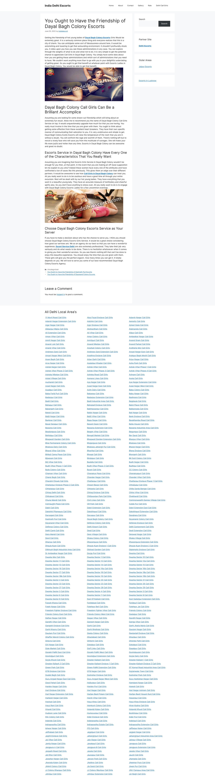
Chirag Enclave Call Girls (98, 492)
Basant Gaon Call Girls (97, 424)
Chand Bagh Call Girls (55, 477)
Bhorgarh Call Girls (137, 454)
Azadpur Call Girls (53, 390)
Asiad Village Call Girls (55, 378)
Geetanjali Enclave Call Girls (141, 633)
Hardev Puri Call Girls (96, 686)
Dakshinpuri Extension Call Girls (143, 511)
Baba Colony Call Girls (139, 390)
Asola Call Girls (136, 378)
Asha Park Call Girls (138, 363)
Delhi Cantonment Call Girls (141, 527)
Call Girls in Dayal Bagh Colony (98, 173)
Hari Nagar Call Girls (96, 690)
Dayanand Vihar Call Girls (56, 523)
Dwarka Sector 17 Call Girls (57, 572)
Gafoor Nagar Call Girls (55, 618)
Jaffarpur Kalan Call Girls (140, 728)
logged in (61, 294)
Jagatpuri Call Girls (95, 732)
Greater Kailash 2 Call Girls (57, 664)
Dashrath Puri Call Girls (55, 519)
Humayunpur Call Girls (97, 713)
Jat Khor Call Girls (53, 755)
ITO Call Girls (93, 728)
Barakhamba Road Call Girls (141, 420)
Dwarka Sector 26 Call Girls (141, 584)
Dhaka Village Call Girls (139, 538)
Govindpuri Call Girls (54, 656)
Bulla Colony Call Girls (55, 470)
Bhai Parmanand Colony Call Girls (60, 443)
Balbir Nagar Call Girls (97, 412)
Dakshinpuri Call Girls (96, 511)
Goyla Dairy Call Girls (138, 656)
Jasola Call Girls (94, 751)
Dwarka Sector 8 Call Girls (141, 595)
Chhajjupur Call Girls (138, 485)
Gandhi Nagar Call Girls (139, 618)
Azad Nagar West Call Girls (141, 386)
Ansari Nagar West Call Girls (58, 355)
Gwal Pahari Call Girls (55, 683)
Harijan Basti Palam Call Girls (100, 694)
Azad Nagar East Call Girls (99, 386)
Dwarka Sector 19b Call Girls (142, 576)
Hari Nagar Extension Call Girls (59, 694)
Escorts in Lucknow (147, 81)
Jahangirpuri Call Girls (97, 736)
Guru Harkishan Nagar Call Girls (143, 679)
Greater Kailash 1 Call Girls (141, 660)
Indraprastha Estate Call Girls (100, 724)
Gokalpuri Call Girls (137, 645)
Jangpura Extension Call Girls (142, 747)
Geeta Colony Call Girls (97, 633)
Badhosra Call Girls (137, 397)
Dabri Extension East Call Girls (142, 508)
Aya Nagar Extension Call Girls (142, 382)
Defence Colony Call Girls (98, 523)
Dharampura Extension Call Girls (143, 542)
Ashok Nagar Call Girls (55, 367)
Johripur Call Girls (53, 774)
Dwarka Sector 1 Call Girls (98, 557)
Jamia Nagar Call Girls (55, 743)
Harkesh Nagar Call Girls (56, 698)
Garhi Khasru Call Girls (55, 629)
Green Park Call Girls (54, 667)
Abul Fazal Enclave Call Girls (100, 317)
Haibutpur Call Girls (96, 683)
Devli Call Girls (51, 538)
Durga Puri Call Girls (96, 553)
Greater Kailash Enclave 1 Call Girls (103, 664)
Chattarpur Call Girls (96, 481)
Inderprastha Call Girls (97, 721)
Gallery (141, 5)
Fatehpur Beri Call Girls (97, 606)
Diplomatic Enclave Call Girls (142, 549)
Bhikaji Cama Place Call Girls (58, 454)
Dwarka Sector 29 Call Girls (141, 587)
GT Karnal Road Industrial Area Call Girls (147, 667)
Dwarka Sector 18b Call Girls (58, 576)
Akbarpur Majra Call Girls (56, 329)
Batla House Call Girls (139, 424)
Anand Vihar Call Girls (55, 348)
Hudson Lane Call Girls (55, 713)
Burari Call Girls (94, 470)
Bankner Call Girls (53, 420)
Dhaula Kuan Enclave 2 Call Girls (143, 546)
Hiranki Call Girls (52, 709)
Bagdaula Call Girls (137, 401)
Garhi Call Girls (94, 626)
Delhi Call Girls (162, 5)
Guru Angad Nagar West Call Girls (102, 679)
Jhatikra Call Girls (95, 762)
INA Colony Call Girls (54, 717)
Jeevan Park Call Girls (97, 759)
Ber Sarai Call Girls (137, 435)
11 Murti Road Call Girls (55, 317)
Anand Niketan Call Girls (98, 344)
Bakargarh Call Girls (54, 409)
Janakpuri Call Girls (95, 743)
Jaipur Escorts (145, 66)
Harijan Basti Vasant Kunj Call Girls (144, 694)
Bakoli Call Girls (52, 412)
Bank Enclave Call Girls (139, 416)
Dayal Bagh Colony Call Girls (100, 519)
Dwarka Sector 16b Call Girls (142, 568)
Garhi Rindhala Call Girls (98, 629)
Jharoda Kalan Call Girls (56, 762)
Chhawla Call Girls (95, 489)
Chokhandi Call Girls (138, 496)
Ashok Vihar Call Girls (97, 367)
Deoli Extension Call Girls (140, 530)
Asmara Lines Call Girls (97, 378)
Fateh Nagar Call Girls (55, 606)
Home (111, 5)
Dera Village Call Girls (97, 534)
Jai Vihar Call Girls (53, 740)
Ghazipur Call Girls (137, 637)
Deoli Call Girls (93, 530)
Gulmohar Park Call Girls (140, 675)
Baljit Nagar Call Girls (54, 416)
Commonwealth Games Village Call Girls (147, 500)
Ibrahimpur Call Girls (138, 713)
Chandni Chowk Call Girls (56, 481)
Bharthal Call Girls (95, 451)
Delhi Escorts (145, 46)
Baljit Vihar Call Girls (96, 416)
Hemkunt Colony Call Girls (99, 705)
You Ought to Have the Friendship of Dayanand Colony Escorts (71, 274)
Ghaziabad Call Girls (96, 637)
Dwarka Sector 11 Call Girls (57, 561)
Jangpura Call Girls (137, 743)
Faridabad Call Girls (96, 603)
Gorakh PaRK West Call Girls (100, 652)
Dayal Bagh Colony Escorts (97, 37)
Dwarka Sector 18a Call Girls (142, 572)
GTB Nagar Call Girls (96, 671)
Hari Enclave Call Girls (55, 690)
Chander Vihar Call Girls (140, 477)
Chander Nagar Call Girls (98, 477)
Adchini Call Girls (94, 321)
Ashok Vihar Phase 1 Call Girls (142, 367)
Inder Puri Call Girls (137, 717)
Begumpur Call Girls (138, 432)
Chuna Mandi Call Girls (55, 500)
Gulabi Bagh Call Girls (55, 675)
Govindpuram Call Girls (139, 652)
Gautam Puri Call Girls (55, 633)
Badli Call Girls (51, 401)
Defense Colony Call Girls (56, 527)
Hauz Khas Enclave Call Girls (142, 702)
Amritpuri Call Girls (95, 340)
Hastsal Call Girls (53, 702)
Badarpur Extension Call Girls (100, 397)
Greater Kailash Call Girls (98, 660)
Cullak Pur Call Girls (138, 504)
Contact (130, 5)
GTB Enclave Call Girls (55, 671)
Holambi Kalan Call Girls (98, 709)
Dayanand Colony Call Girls (141, 519)
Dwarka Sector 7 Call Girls (99, 595)
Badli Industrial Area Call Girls (100, 401)
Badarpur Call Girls (53, 397)
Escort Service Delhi (65, 246)
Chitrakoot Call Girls (54, 496)
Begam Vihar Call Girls (97, 432)
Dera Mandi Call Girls (54, 534)
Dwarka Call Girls (136, 553)
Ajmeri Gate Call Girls (138, 325)
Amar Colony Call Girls (97, 336)
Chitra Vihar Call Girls (138, 492)
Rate (150, 5)
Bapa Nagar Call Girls (96, 420)
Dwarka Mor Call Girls (55, 557)
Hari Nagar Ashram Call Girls (142, 690)
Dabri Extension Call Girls (98, 508)
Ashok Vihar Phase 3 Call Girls (101, 371)
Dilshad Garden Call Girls (98, 549)
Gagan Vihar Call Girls (97, 618)
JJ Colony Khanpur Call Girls (58, 770)
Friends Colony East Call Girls (58, 614)
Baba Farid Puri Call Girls (56, 393)
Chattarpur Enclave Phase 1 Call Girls (145, 481)
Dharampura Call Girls (97, 542)
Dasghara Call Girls (137, 515)
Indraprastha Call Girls (55, 724)
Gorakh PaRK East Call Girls (57, 652)
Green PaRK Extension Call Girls (101, 667)
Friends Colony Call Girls (140, 610)
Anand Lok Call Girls (54, 344)
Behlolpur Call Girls (53, 435)
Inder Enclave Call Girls (97, 717)
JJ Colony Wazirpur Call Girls (100, 770)
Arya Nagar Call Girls (54, 363)
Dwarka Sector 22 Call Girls (57, 584)
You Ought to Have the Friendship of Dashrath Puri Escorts (69, 272)
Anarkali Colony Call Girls (98, 348)
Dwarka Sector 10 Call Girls (141, 557)
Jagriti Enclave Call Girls (56, 736)
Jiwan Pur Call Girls (137, 766)
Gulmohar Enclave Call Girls (99, 675)
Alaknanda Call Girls (138, 329)
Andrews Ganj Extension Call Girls (102, 352)
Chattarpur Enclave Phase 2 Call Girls (62, 485)
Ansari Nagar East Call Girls (141, 352)
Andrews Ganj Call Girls (56, 352)
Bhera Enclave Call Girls (139, 451)
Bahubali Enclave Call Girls (99, 405)
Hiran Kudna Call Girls (139, 705)
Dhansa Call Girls (53, 542)
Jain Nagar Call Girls (96, 740)
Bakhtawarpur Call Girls (97, 409)
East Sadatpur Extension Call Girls (144, 599)
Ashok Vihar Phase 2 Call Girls (59, 371)
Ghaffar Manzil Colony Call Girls (59, 637)
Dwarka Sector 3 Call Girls (57, 591)
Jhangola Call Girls (137, 759)
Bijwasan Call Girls (53, 458)
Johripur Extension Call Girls (99, 774)
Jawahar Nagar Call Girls (56, 759)
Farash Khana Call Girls (55, 603)
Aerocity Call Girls (137, 321)
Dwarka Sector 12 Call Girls (99, 561)
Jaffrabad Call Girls (54, 732)
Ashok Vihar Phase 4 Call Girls (142, 371)
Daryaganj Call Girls (54, 515)
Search (142, 19)
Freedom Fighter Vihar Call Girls (101, 610)
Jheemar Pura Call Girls (139, 762)
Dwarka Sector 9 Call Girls (57, 599)
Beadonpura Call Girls (55, 432)
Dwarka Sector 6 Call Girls (57, 595)
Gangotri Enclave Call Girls (57, 626)
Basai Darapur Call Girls (56, 424)
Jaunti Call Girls (136, 755)
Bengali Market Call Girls (98, 435)
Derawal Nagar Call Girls (140, 534)
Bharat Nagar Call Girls (139, 447)
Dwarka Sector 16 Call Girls (57, 568)
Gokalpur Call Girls (95, 645)
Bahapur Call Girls (53, 405)
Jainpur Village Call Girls (140, 740)
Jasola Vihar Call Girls (139, 751)
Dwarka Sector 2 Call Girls (57, 580)
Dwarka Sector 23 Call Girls (99, 584)
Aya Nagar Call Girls (96, 382)
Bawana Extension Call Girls (99, 428)
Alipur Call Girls (136, 333)
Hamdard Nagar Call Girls (140, 683)
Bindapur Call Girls (95, 458)
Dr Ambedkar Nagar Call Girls (58, 553)
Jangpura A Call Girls (54, 747)
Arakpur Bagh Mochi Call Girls (142, 355)
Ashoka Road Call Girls (97, 374)
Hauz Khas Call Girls (96, 702)
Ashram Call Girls (137, 374)
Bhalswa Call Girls (137, 443)
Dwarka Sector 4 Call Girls (99, 591)
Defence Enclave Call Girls (141, 523)
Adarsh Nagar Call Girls (139, 317)
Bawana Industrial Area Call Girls (144, 428)
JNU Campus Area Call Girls (141, 770)
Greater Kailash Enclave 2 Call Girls (145, 664)
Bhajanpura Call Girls (96, 443)
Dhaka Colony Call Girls (97, 538)
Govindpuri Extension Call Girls (101, 656)
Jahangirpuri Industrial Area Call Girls (145, 736)
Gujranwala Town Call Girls (141, 671)
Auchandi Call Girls (53, 382)
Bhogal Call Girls (94, 454)
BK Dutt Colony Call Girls (140, 458)
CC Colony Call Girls (138, 470)
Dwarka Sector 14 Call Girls (99, 565)
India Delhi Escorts (58, 5)
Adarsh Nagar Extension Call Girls (60, 321)
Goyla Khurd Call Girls (55, 660)
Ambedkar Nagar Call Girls (141, 336)
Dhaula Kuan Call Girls (55, 546)
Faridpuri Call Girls (137, 603)
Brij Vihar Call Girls (53, 462)
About (120, 5)
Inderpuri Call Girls (137, 721)
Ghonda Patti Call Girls (139, 641)
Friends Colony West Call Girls (100, 614)
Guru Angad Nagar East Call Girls (60, 679)
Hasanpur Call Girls (137, 698)
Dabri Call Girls (52, 508)
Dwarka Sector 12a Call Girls (142, 561)
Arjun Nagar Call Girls (138, 359)
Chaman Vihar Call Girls (56, 473)
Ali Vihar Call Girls (95, 333)
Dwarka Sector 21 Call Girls (141, 580)
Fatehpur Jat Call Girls (139, 606)
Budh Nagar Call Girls (138, 462)
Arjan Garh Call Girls (96, 359)
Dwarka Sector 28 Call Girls (99, 587)
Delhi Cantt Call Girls (54, 530)
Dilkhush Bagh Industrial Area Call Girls (62, 549)
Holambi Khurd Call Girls (140, 709)
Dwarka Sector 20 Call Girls (99, 580)
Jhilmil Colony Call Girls (55, 766)
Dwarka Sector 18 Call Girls (99, 572)
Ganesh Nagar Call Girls (98, 622)
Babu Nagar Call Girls (138, 393)
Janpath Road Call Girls (56, 751)
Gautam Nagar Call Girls (140, 629)
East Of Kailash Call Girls (98, 599)
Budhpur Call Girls (137, 466)
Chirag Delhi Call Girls (55, 492)
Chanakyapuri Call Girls (139, 473)
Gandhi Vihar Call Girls (55, 622)
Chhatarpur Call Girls (54, 489)
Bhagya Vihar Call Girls (139, 439)
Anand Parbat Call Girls (139, 344)
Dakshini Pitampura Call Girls (58, 511)
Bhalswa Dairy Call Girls (56, 447)
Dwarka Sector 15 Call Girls (141, 565)
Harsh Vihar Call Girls (96, 698)
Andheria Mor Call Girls (139, 348)
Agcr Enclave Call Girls (97, 325)
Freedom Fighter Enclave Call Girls (60, 610)
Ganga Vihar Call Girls (139, 622)
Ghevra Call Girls (52, 641)
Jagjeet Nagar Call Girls (139, 732)
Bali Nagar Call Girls (138, 412)
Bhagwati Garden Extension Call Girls (104, 439)
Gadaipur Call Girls (137, 614)
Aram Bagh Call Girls (54, 359)
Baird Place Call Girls (138, 405)
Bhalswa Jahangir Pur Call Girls (101, 447)
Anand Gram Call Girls (139, 340)
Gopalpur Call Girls (137, 648)
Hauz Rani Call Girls (54, 705)
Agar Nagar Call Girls (54, 325)
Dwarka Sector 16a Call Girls (100, 568)
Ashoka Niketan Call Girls (56, 374)
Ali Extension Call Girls (55, 333)
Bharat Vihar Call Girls (55, 451)
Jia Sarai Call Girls (95, 766)
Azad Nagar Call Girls (55, 386)
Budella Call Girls (94, 462)
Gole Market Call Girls (55, 648)
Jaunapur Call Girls (95, 755)
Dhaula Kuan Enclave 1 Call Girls (101, 546)
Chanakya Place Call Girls (98, 473)
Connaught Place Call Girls (57, 504)
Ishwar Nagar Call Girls (55, 728)
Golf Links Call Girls (96, 648)
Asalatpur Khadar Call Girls (99, 363)
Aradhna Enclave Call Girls (99, 355)
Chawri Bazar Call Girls (97, 485)
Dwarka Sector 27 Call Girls (57, 587)
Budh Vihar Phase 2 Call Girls (100, 466)
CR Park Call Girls (95, 504)
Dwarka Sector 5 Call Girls (141, 591)
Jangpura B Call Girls (96, 747)
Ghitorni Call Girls (95, 641)
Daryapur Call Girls (95, 515)
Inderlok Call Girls (53, 721)
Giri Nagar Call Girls (54, 645)
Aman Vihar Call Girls (54, 336)
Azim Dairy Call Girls (96, 390)
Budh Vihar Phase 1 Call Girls (58, 466)
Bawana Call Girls (53, 428)
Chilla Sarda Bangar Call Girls (142, 489)
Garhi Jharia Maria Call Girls (141, 626)
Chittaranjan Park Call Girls (99, 496)
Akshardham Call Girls (97, 329)
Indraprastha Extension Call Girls (143, 724)
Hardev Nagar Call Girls (56, 686)
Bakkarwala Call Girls (138, 409)
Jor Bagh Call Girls (137, 774)
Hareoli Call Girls (136, 686)
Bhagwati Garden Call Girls (57, 439)
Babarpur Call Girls (95, 393)
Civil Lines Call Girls (96, 500)
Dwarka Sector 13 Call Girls (57, 565)
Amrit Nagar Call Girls (55, 340)
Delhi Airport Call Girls (97, 527)
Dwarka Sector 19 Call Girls (99, 576)
